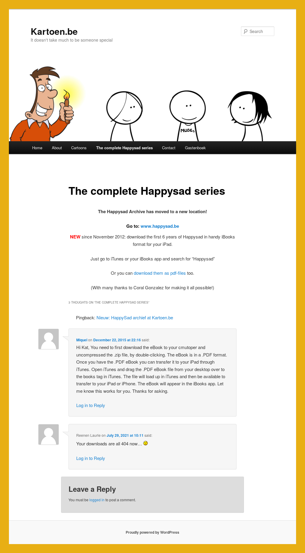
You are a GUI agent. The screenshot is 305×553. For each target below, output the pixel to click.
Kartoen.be (54, 31)
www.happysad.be (160, 226)
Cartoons (79, 147)
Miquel (81, 340)
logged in (97, 499)
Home (37, 147)
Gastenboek (195, 147)
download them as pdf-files (160, 273)
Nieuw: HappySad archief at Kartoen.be (135, 317)
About (57, 147)
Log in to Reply (90, 405)
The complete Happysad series (124, 147)
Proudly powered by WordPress (152, 532)
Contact (168, 147)
